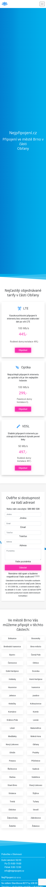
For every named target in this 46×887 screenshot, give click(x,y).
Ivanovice (35, 687)
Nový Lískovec (12, 744)
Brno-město (35, 646)
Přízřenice (35, 761)
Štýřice (36, 793)
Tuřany (36, 801)
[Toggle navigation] (42, 4)
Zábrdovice (36, 818)
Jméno (23, 518)
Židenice (36, 826)
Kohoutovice (35, 704)
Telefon (23, 536)
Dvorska (35, 671)
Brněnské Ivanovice (12, 646)
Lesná (35, 720)
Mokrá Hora (36, 736)
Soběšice (36, 777)
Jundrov (35, 695)
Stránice (12, 793)
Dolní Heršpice (12, 671)
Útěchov (12, 810)
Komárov (12, 712)
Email (23, 527)
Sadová (35, 769)
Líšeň (12, 728)
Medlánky (12, 736)
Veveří (36, 810)
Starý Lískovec (35, 785)
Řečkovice (12, 769)
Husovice (12, 687)
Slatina (12, 777)
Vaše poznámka (23, 561)
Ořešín (12, 752)
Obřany (36, 744)
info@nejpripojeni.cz (14, 870)
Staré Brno (12, 785)
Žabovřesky (12, 818)
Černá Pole (36, 655)
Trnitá (12, 801)
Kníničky (12, 704)
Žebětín (12, 826)
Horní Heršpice (35, 679)
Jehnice (12, 695)
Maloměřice (35, 728)
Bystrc (12, 655)
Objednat (23, 350)
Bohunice (12, 638)
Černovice (12, 663)
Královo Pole (12, 720)
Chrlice (36, 663)
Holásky (12, 679)
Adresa (23, 545)
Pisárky (35, 752)
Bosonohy (35, 638)
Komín (36, 712)
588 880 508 (33, 509)
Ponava (12, 761)
